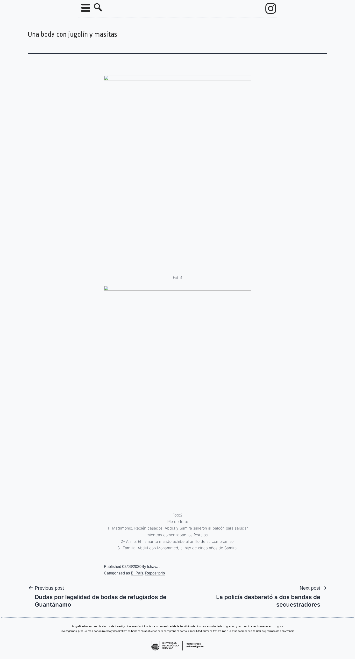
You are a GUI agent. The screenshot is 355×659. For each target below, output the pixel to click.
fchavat (153, 567)
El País (137, 573)
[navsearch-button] (98, 8)
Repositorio (155, 573)
